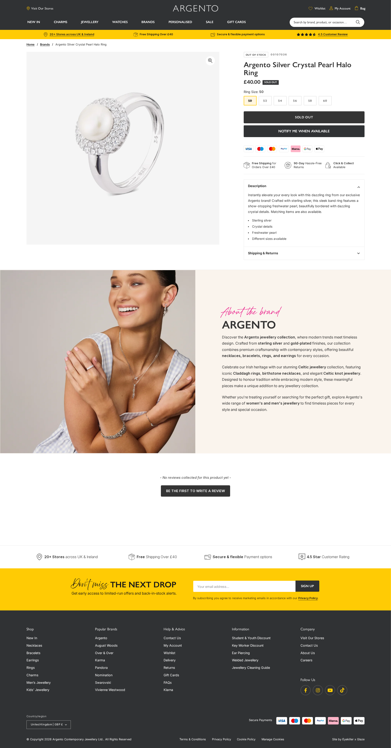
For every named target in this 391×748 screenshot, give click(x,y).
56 (297, 101)
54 (282, 101)
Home (30, 44)
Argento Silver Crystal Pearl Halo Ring (81, 44)
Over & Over (104, 653)
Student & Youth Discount (251, 638)
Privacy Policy (308, 598)
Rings (30, 667)
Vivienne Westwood (110, 690)
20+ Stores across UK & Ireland (72, 34)
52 (267, 101)
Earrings (32, 660)
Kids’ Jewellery (37, 690)
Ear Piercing (241, 653)
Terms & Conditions (192, 739)
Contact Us (172, 638)
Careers (306, 660)
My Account (173, 645)
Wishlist (169, 653)
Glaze (361, 739)
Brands (45, 44)
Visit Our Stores (42, 8)
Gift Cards (171, 675)
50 (252, 101)
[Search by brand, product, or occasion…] (357, 22)
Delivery (170, 660)
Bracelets (33, 653)
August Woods (106, 645)
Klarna (168, 690)
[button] (60, 22)
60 (327, 101)
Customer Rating (328, 557)
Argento (101, 638)
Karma (100, 660)
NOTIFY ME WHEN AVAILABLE (304, 131)
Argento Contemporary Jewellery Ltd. (77, 739)
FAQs (168, 682)
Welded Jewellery (245, 660)
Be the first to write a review (195, 491)
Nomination (103, 675)
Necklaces (34, 645)
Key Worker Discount (248, 645)
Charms (32, 675)
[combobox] (327, 22)
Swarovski (103, 682)
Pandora (101, 667)
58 (312, 101)
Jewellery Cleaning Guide (251, 667)
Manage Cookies (273, 739)
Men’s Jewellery (38, 682)
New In (31, 638)
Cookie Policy (246, 739)
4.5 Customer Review (333, 34)
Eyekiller (348, 739)
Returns (169, 667)
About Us (307, 653)
